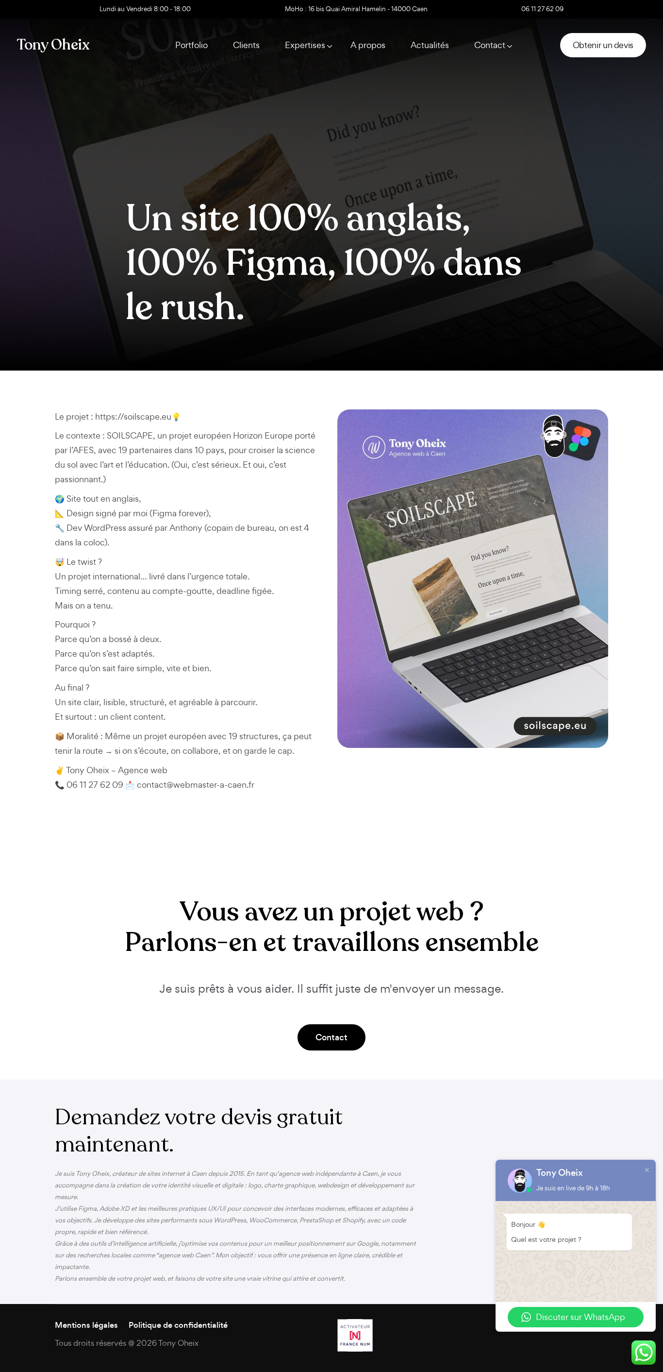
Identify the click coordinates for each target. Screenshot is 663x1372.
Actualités (430, 45)
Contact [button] (489, 45)
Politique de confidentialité (178, 1325)
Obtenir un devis (603, 45)
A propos (367, 45)
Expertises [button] (305, 45)
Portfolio (191, 45)
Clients (246, 45)
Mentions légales (86, 1325)
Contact (331, 1037)
